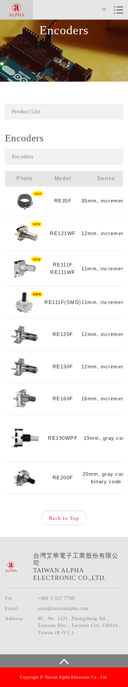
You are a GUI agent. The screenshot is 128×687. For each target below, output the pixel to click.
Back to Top (64, 518)
